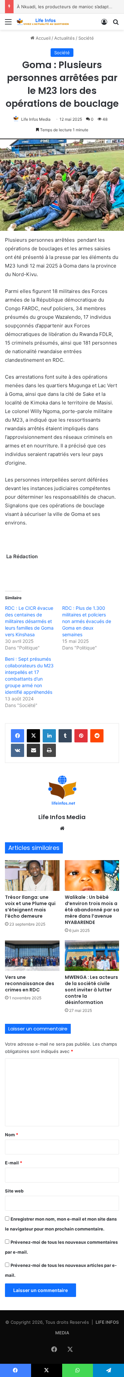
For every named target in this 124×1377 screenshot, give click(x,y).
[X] (33, 735)
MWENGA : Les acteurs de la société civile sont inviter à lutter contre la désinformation (91, 990)
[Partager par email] (33, 750)
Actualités (64, 38)
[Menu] (8, 24)
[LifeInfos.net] (43, 21)
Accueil (42, 38)
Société (86, 38)
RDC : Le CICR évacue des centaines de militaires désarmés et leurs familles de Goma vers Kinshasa (29, 621)
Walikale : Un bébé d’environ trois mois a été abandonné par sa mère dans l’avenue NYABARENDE (92, 910)
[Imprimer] (49, 750)
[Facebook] (17, 735)
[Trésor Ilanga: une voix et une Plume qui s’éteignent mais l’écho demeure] (32, 875)
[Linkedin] (49, 735)
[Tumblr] (65, 735)
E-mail (13, 1162)
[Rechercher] (115, 24)
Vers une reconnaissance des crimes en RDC (29, 983)
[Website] (62, 828)
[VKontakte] (17, 750)
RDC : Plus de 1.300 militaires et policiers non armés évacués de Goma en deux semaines (86, 621)
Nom (11, 1134)
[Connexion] (104, 24)
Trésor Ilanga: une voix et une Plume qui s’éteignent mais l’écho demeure (30, 906)
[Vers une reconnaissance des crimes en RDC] (32, 955)
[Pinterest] (81, 735)
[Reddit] (96, 735)
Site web (14, 1190)
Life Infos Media (36, 119)
